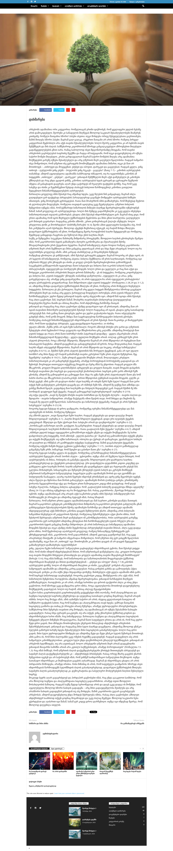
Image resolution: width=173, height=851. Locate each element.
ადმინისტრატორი (34, 95)
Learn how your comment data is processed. (69, 793)
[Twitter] (35, 1)
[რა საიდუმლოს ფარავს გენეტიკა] (39, 761)
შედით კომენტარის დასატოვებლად (42, 786)
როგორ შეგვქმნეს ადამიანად (106, 772)
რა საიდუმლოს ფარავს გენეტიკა (37, 772)
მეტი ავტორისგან (56, 748)
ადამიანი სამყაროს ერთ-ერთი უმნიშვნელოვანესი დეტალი (85, 773)
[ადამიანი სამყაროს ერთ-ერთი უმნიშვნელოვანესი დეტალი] (86, 761)
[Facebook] (27, 1)
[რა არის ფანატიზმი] (63, 761)
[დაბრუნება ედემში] (75, 822)
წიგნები (44, 6)
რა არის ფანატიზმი (59, 771)
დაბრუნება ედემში (89, 819)
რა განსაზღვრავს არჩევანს (132, 723)
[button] (143, 6)
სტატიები (55, 6)
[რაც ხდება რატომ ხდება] (133, 761)
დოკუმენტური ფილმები (96, 6)
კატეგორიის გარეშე (116, 821)
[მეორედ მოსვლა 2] (75, 834)
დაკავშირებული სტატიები (39, 748)
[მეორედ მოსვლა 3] (75, 811)
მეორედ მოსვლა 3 (89, 808)
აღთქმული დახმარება (73, 6)
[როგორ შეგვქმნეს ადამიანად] (110, 761)
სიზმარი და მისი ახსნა (38, 723)
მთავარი (34, 6)
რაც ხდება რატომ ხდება (132, 771)
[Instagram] (31, 1)
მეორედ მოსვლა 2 (89, 831)
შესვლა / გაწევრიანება (137, 2)
